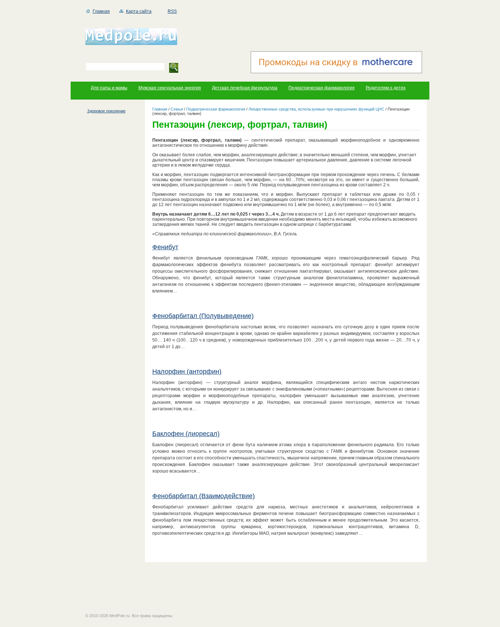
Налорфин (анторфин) (186, 371)
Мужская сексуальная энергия (169, 87)
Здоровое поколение (106, 111)
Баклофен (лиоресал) (186, 433)
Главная (101, 11)
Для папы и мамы (109, 87)
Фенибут (165, 247)
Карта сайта (139, 11)
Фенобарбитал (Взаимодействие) (203, 496)
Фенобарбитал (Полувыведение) (203, 316)
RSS (172, 11)
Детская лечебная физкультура (244, 87)
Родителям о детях (386, 87)
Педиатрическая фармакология (321, 87)
